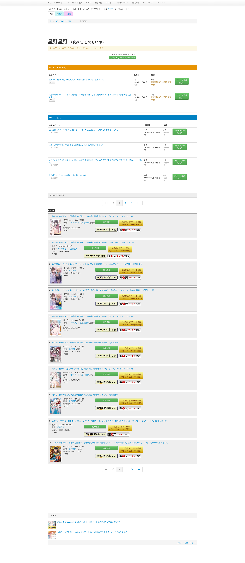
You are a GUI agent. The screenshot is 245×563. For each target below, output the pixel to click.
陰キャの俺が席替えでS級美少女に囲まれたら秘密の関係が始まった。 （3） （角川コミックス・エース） (94, 242)
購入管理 (135, 2)
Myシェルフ (148, 2)
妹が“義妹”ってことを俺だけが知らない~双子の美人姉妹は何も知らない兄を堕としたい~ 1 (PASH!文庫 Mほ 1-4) (97, 264)
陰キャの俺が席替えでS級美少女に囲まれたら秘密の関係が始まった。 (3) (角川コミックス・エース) (92, 216)
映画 (60, 14)
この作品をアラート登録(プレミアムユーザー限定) (131, 223)
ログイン (109, 2)
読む (51, 82)
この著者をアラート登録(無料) (122, 57)
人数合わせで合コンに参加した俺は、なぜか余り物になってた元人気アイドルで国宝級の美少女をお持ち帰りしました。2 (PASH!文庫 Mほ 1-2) (110, 442)
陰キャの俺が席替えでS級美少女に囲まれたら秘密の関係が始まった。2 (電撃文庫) (85, 394)
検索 (69, 14)
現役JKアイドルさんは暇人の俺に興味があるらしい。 (70, 175)
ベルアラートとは (75, 2)
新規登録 (98, 2)
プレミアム (160, 2)
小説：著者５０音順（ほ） (65, 21)
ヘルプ (88, 2)
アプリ (110, 9)
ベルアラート (55, 2)
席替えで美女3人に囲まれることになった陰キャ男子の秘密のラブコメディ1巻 (88, 522)
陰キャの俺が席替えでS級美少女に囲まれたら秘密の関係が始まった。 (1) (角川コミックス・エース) (92, 368)
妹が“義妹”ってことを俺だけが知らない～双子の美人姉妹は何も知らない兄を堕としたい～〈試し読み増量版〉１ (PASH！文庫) (103, 290)
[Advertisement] (122, 31)
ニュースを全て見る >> (186, 542)
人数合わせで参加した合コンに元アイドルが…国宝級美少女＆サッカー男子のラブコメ (92, 532)
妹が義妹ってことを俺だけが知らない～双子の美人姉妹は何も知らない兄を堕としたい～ (84, 130)
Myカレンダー (122, 2)
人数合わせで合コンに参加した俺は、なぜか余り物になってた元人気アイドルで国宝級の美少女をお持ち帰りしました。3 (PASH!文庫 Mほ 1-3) (109, 421)
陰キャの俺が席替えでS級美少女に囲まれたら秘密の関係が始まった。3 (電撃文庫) (85, 342)
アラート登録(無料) (181, 81)
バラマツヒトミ (75, 222)
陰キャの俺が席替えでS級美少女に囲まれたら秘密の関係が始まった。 (77, 79)
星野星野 (85, 222)
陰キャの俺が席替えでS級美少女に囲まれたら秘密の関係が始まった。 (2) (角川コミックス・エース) (92, 316)
